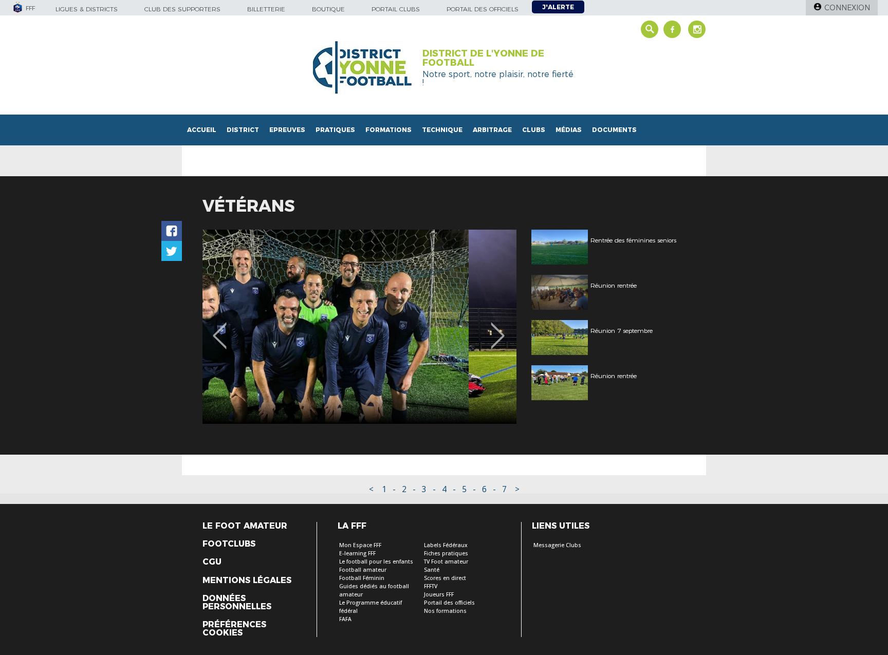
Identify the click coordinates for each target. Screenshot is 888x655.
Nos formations (445, 611)
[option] (359, 327)
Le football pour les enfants (376, 561)
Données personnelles (236, 602)
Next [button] (498, 328)
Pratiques (335, 130)
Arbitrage (492, 130)
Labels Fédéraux (446, 545)
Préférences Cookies (234, 629)
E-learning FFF (357, 553)
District (243, 130)
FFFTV (430, 586)
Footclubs (228, 544)
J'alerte (558, 7)
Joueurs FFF (439, 594)
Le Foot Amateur (244, 526)
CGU (211, 562)
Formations (388, 130)
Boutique (328, 9)
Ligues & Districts (86, 9)
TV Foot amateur (446, 561)
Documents (614, 130)
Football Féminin (361, 578)
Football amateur (362, 570)
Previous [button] (220, 328)
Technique (442, 130)
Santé (431, 570)
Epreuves (287, 130)
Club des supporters (182, 9)
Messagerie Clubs (557, 545)
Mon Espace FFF (360, 545)
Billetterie (266, 9)
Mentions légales (246, 580)
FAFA (345, 619)
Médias (569, 130)
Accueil (201, 130)
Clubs (533, 130)
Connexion (847, 7)
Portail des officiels (483, 9)
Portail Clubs (396, 9)
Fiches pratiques (446, 553)
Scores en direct (445, 578)
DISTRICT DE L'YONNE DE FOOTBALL (483, 58)
